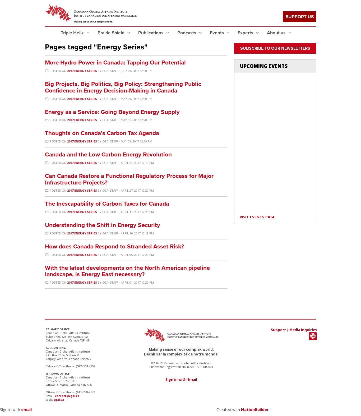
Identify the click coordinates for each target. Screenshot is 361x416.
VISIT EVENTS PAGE (257, 216)
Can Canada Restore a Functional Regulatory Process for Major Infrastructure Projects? (129, 179)
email (26, 409)
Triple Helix (73, 33)
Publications (151, 33)
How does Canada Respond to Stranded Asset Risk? (114, 246)
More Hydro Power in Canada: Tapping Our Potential (115, 62)
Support (278, 329)
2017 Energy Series (82, 71)
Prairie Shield (112, 33)
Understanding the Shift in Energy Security (102, 225)
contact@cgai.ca (67, 396)
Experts (246, 33)
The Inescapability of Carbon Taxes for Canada (107, 203)
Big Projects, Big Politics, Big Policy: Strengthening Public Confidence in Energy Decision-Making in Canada (123, 87)
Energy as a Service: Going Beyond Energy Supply (112, 111)
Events (217, 33)
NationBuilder (255, 409)
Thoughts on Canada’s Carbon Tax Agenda (102, 133)
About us (276, 33)
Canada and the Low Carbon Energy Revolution (108, 154)
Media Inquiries (303, 329)
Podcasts (187, 33)
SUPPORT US (300, 17)
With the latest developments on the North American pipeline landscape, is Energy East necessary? (127, 271)
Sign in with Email (181, 379)
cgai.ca (59, 399)
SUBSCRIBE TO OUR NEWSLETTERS (275, 48)
